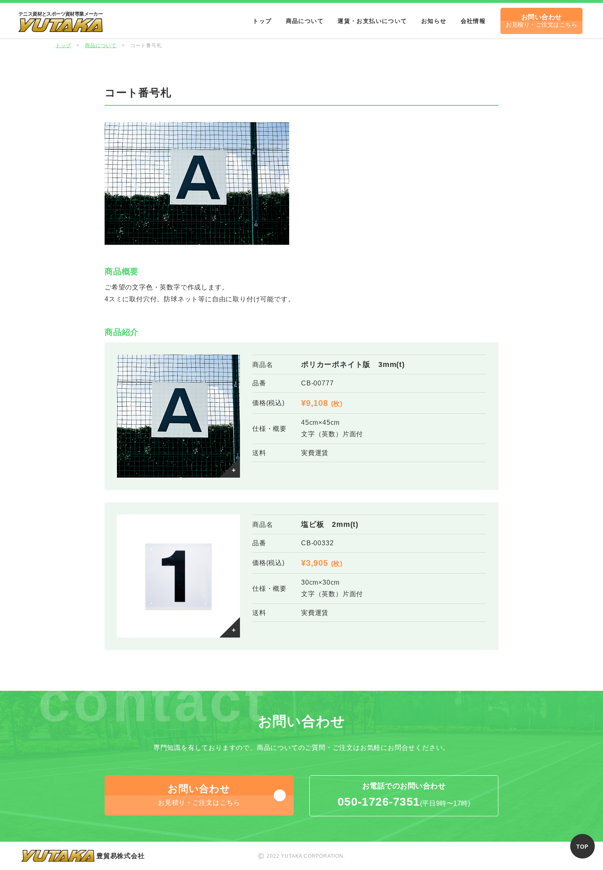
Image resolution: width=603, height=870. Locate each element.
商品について (305, 21)
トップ (262, 21)
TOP (582, 847)
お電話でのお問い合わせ (404, 795)
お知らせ (434, 21)
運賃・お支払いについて (372, 21)
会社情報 (473, 21)
